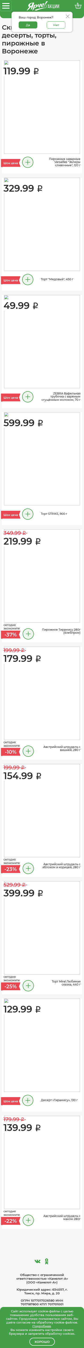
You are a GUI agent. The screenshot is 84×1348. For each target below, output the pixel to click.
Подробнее (41, 1326)
